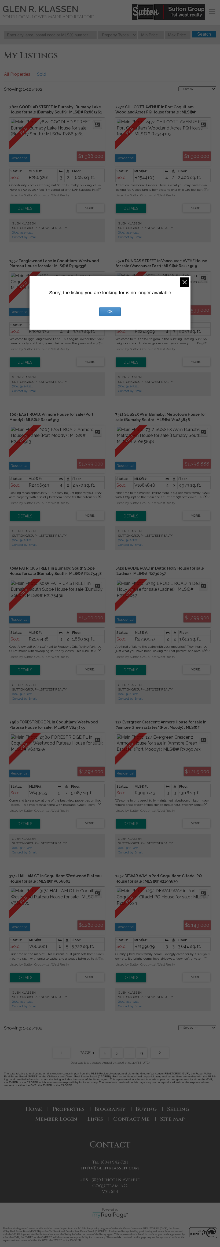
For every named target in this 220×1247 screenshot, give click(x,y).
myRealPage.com (110, 1215)
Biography (110, 1109)
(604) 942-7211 (22, 232)
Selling (178, 1109)
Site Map (172, 1119)
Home (34, 1109)
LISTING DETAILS (25, 208)
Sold (41, 74)
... (129, 1052)
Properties (68, 1109)
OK (110, 312)
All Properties (17, 74)
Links (95, 1119)
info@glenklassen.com (110, 1168)
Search (204, 34)
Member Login (56, 1119)
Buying (146, 1109)
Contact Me (131, 1119)
